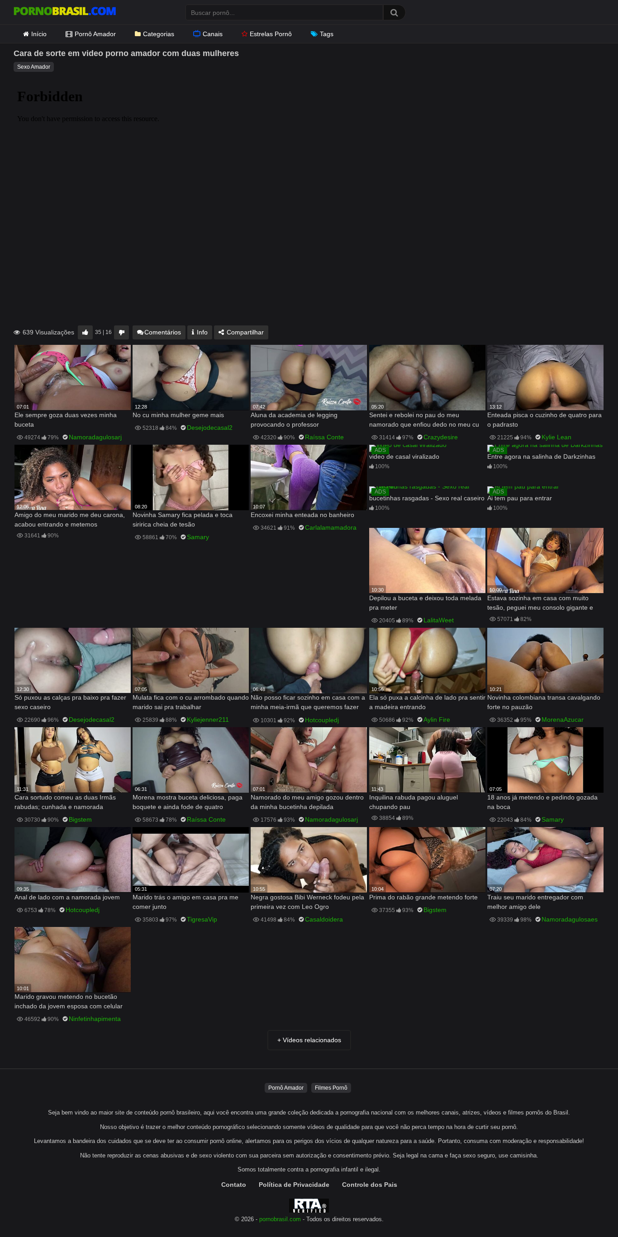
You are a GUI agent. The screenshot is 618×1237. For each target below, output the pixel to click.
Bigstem (80, 819)
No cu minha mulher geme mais (178, 415)
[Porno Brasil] (65, 12)
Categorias (158, 34)
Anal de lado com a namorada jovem (67, 897)
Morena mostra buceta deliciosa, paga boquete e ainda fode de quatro (187, 802)
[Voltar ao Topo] (587, 1209)
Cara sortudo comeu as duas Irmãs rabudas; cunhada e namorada (65, 802)
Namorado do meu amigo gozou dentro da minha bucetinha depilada (307, 802)
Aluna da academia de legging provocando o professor (294, 419)
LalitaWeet (438, 620)
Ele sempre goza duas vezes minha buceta (65, 419)
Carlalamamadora (331, 527)
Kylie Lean (556, 437)
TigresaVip (202, 919)
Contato (233, 1184)
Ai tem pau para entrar (519, 498)
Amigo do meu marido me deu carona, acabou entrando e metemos (69, 519)
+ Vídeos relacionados (309, 1040)
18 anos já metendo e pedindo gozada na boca (542, 802)
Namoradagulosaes (570, 919)
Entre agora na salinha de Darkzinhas (541, 456)
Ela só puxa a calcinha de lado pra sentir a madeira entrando (427, 702)
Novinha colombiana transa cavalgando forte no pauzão (543, 702)
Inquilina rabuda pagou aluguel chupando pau (413, 802)
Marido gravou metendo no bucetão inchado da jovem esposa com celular (68, 1001)
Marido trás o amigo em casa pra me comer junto (185, 902)
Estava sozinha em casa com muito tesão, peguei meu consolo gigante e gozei (540, 603)
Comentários (162, 332)
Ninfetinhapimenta (95, 1018)
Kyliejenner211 (208, 719)
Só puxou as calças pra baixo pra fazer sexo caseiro (70, 702)
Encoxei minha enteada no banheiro (302, 514)
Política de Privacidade (294, 1184)
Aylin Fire (436, 719)
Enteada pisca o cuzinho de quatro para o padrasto (544, 419)
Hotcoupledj (322, 720)
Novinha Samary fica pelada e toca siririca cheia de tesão (183, 519)
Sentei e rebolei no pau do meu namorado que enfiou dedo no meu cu (424, 419)
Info (201, 332)
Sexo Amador (33, 67)
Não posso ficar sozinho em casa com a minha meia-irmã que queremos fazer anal (308, 703)
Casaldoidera (324, 919)
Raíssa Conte (324, 437)
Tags (326, 34)
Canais (213, 34)
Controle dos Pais (369, 1184)
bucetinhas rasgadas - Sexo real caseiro (427, 498)
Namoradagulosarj (95, 437)
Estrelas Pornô (271, 34)
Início (39, 34)
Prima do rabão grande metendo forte (423, 897)
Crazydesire (440, 437)
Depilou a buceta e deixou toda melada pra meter (425, 602)
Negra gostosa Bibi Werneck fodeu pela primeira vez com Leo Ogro (307, 902)
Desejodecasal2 (210, 427)
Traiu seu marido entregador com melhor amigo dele (535, 902)
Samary (198, 537)
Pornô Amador (95, 34)
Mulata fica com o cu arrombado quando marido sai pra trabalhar (191, 702)
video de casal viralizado (404, 456)
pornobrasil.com (280, 1219)
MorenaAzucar (563, 719)
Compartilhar (244, 332)
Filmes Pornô (331, 1088)
